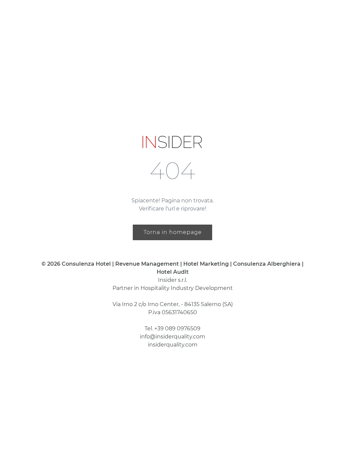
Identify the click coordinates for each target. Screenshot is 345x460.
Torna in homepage (173, 232)
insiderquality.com (172, 344)
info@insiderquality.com (172, 336)
